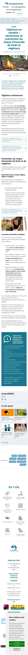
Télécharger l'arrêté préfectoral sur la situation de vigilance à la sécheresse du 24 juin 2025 (12, 140)
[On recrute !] (7, 527)
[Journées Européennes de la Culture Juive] (7, 503)
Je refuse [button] (16, 645)
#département (22, 461)
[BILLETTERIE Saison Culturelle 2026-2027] (7, 490)
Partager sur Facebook (9, 73)
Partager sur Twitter (21, 73)
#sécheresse (22, 455)
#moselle (23, 464)
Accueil (2, 19)
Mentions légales (14, 573)
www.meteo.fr (18, 377)
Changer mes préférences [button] (16, 649)
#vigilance (13, 458)
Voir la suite (5, 442)
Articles (8, 19)
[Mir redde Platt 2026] (7, 515)
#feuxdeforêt (22, 458)
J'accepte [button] (16, 642)
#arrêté (14, 455)
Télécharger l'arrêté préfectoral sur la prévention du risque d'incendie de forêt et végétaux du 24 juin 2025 (12, 211)
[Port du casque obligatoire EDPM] (20, 490)
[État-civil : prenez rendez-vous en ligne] (20, 515)
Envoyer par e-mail (15, 75)
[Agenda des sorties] (20, 503)
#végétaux (13, 461)
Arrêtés (13, 19)
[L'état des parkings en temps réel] (20, 527)
